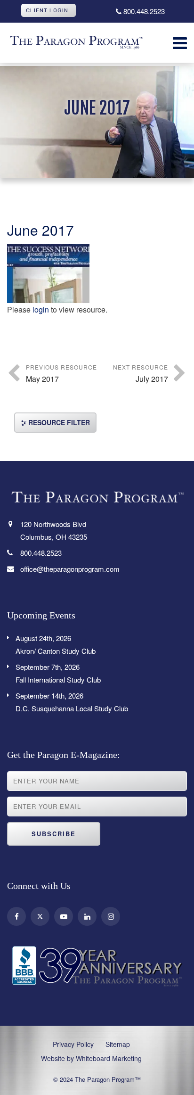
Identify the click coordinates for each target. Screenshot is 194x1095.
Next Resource (140, 373)
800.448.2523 (143, 11)
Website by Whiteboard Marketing (91, 1058)
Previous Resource (61, 373)
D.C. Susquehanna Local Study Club (72, 702)
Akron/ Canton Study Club (56, 644)
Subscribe (54, 833)
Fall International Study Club (58, 673)
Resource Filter (58, 422)
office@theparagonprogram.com (70, 569)
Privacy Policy (73, 1044)
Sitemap (117, 1044)
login (40, 309)
